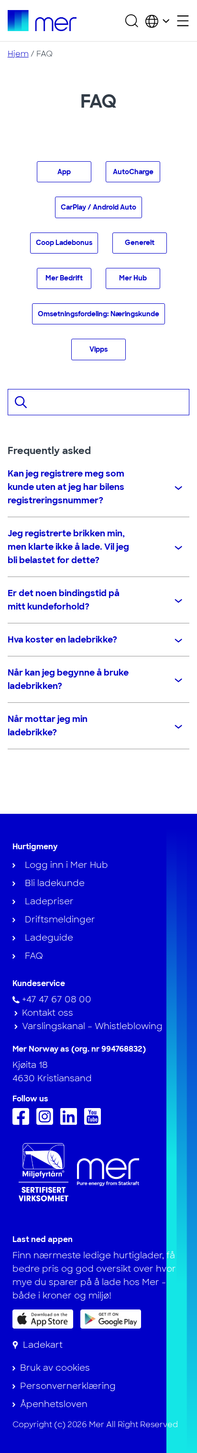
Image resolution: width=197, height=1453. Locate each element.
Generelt (139, 242)
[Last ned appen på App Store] (42, 1319)
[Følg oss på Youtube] (95, 1122)
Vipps (98, 349)
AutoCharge (133, 171)
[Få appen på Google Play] (110, 1318)
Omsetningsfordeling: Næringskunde (98, 314)
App (64, 171)
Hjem (18, 54)
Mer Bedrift (64, 278)
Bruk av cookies (55, 1368)
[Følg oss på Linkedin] (71, 1122)
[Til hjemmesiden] (42, 20)
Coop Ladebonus (64, 242)
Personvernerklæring (68, 1386)
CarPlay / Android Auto (98, 207)
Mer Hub (133, 278)
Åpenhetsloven (54, 1404)
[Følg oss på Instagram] (47, 1122)
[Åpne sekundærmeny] (182, 20)
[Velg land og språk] (157, 20)
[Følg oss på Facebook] (23, 1122)
